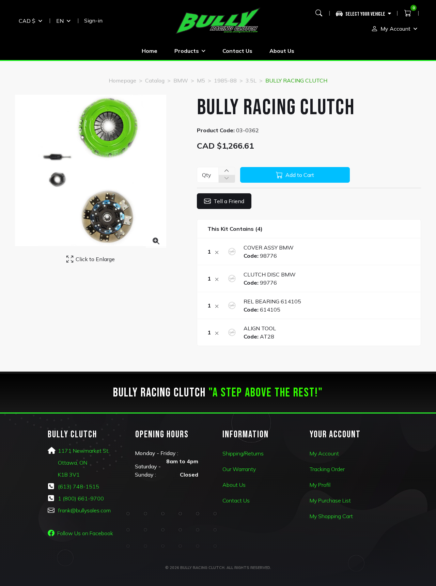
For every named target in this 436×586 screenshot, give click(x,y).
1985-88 (225, 80)
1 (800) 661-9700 (81, 498)
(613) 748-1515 (78, 486)
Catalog (155, 80)
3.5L (251, 80)
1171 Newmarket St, (83, 450)
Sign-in (93, 20)
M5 (201, 80)
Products (186, 50)
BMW (180, 80)
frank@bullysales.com (84, 510)
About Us (281, 50)
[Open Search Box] (319, 13)
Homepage (122, 80)
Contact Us (237, 50)
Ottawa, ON (72, 462)
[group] (366, 13)
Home (149, 50)
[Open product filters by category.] (363, 13)
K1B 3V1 (69, 474)
